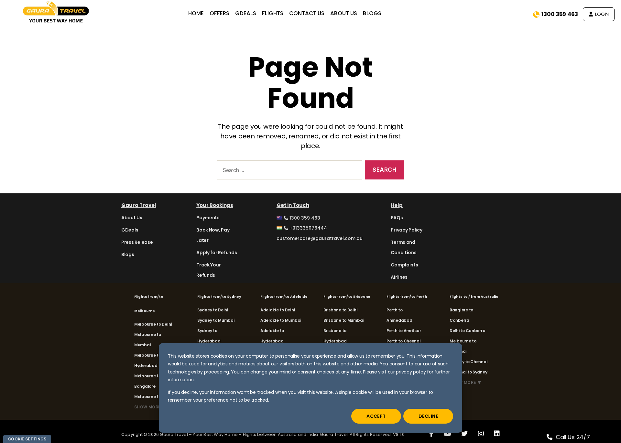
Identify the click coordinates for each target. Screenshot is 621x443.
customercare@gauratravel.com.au (320, 238)
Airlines (399, 277)
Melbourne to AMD (152, 396)
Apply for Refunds (216, 252)
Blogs (127, 254)
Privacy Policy (406, 230)
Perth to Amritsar (404, 330)
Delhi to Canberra (467, 330)
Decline (428, 416)
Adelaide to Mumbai (280, 320)
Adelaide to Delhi (277, 310)
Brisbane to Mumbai (343, 320)
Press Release (137, 242)
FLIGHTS (272, 13)
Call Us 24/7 (573, 437)
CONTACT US (306, 13)
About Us (131, 217)
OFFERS (219, 13)
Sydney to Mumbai (215, 320)
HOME (196, 13)
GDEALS (245, 13)
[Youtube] (447, 433)
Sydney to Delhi (212, 310)
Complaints (404, 265)
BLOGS (372, 13)
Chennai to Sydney (468, 372)
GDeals (129, 230)
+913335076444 (307, 228)
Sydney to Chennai (468, 361)
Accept (376, 416)
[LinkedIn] (497, 433)
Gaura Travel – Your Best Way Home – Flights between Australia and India (239, 434)
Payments (208, 217)
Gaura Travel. (335, 434)
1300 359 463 (559, 14)
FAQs (397, 217)
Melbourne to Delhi (153, 324)
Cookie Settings (27, 439)
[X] (464, 433)
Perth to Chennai (403, 341)
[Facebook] (431, 433)
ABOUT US (343, 13)
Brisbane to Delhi (340, 310)
